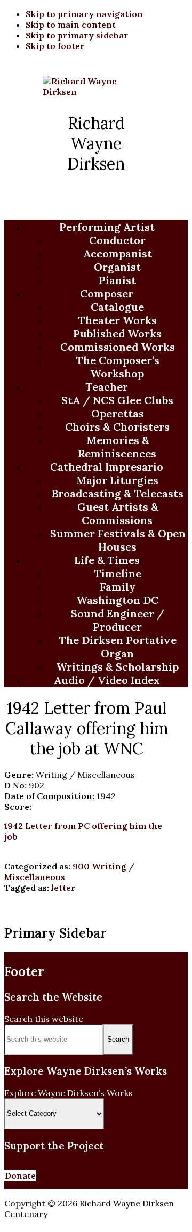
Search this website (43, 1018)
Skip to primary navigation (84, 14)
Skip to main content (71, 24)
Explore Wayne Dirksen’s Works (68, 1093)
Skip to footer (55, 46)
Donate (20, 1175)
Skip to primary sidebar (77, 35)
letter (63, 887)
